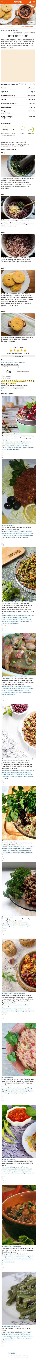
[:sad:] (15, 381)
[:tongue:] (34, 381)
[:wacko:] (17, 381)
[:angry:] (2, 383)
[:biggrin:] (27, 381)
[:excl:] (8, 381)
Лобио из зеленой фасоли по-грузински (14, 677)
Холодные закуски (19, 362)
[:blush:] (29, 381)
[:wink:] (10, 381)
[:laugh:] (13, 383)
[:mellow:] (4, 383)
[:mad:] (2, 381)
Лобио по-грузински (8, 525)
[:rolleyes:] (23, 381)
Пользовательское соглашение (18, 1355)
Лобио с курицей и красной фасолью (13, 993)
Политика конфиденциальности (18, 1357)
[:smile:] (31, 381)
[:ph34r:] (6, 381)
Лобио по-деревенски (8, 1159)
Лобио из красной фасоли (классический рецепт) (17, 759)
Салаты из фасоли (7, 362)
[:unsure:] (21, 381)
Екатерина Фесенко (29, 32)
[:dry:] (11, 383)
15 (2, 780)
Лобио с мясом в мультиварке (11, 1246)
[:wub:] (6, 383)
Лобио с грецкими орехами (10, 841)
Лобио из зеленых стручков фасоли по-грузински (17, 601)
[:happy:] (19, 381)
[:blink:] (13, 381)
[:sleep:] (9, 383)
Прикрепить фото (8, 388)
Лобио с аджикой (7, 1077)
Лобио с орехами (7, 917)
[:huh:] (15, 383)
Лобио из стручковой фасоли (11, 1326)
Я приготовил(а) (18, 356)
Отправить (19, 388)
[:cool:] (25, 381)
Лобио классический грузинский (12, 434)
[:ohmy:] (4, 381)
